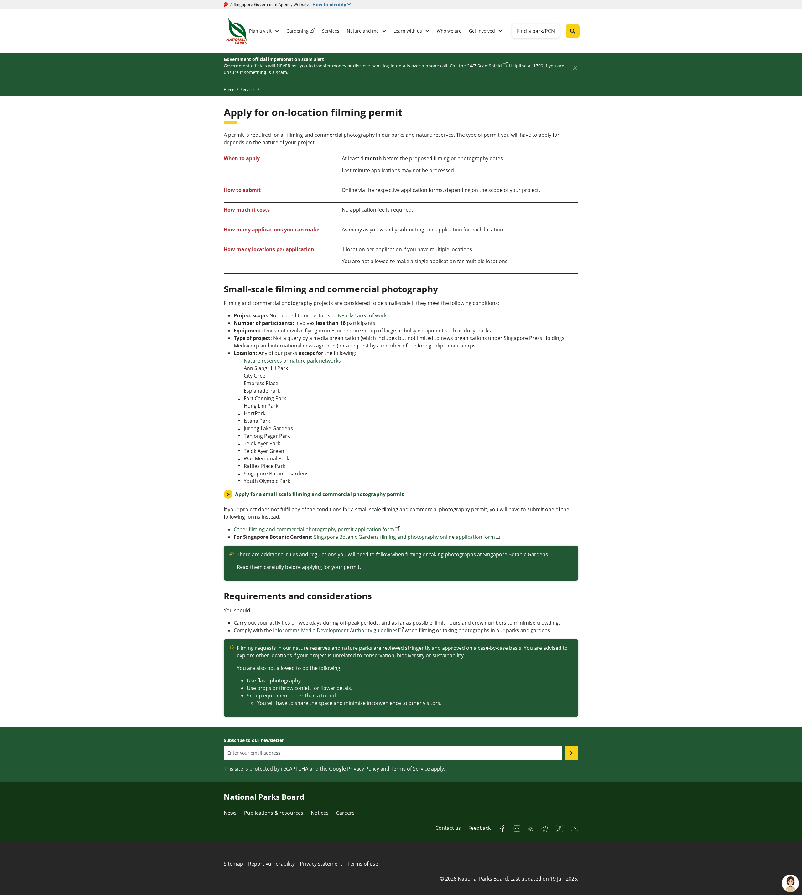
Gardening (297, 31)
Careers (345, 812)
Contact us (448, 827)
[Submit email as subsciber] (571, 753)
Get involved (482, 31)
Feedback (479, 827)
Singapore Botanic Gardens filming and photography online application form (404, 536)
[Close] (575, 67)
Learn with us (407, 31)
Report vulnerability (271, 863)
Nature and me (363, 31)
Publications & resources (273, 812)
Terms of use (362, 863)
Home (229, 89)
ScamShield (489, 66)
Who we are (449, 31)
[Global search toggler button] (573, 31)
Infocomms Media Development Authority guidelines (335, 630)
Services (330, 31)
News (230, 812)
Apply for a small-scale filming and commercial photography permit (319, 494)
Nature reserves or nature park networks (292, 360)
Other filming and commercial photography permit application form (314, 529)
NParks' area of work (362, 315)
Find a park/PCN (536, 31)
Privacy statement (321, 863)
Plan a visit (260, 31)
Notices (320, 812)
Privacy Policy (363, 768)
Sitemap (233, 863)
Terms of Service (410, 768)
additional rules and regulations (298, 554)
